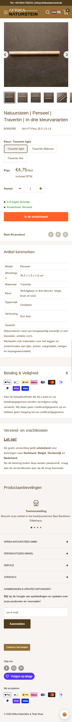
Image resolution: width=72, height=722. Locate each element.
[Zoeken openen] (48, 12)
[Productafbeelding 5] (62, 97)
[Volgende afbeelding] (67, 54)
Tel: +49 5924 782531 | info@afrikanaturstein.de (36, 3)
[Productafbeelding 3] (35, 97)
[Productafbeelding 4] (49, 97)
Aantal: (8, 188)
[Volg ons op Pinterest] (21, 668)
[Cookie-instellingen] (64, 714)
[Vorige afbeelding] (5, 54)
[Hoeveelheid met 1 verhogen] (40, 188)
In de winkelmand (36, 216)
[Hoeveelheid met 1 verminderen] (20, 188)
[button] (36, 54)
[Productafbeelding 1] (9, 97)
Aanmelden (17, 623)
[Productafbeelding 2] (22, 97)
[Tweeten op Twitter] (65, 234)
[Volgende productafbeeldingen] (66, 97)
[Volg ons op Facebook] (6, 668)
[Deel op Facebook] (51, 234)
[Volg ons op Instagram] (14, 668)
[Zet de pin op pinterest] (58, 234)
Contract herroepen (17, 647)
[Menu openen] (6, 12)
